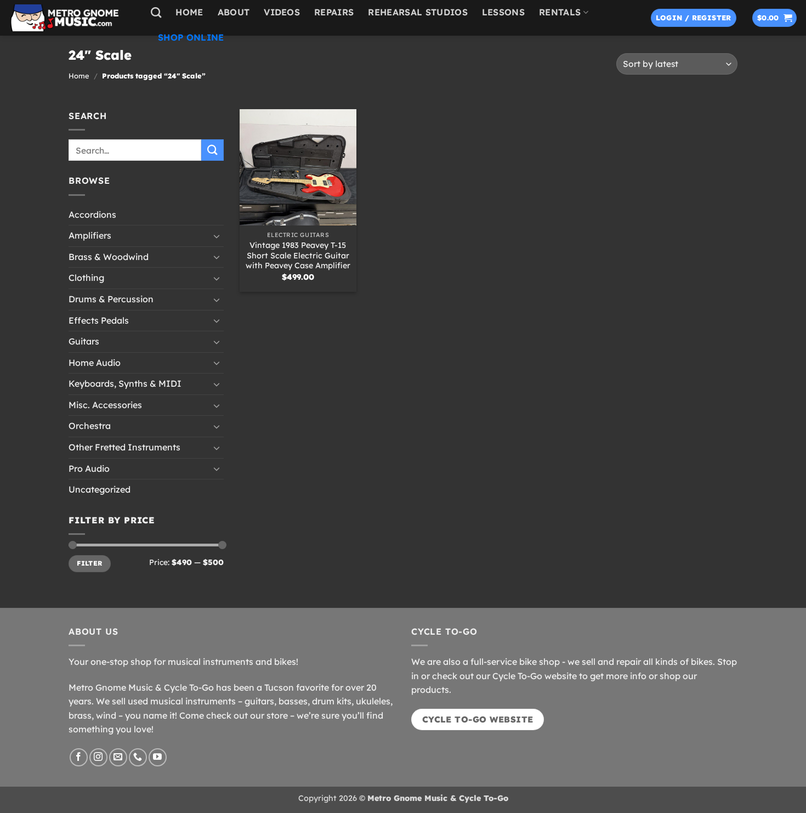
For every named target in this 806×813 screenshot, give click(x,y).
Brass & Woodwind (109, 256)
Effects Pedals (99, 319)
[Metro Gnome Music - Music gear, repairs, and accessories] (71, 18)
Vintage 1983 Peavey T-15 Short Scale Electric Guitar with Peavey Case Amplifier (298, 255)
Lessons (503, 12)
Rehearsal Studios (417, 12)
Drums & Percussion (111, 298)
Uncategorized (99, 489)
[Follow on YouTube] (158, 757)
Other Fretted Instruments (124, 447)
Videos (282, 12)
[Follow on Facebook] (79, 757)
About (234, 12)
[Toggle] (217, 235)
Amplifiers (90, 235)
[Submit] (212, 150)
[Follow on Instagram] (98, 757)
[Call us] (138, 757)
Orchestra (90, 425)
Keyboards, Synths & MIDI (125, 383)
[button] (693, 18)
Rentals (560, 12)
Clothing (86, 277)
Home (189, 12)
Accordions (92, 213)
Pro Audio (89, 467)
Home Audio (95, 362)
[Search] (156, 12)
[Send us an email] (118, 757)
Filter (89, 563)
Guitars (84, 341)
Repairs (334, 12)
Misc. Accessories (105, 404)
